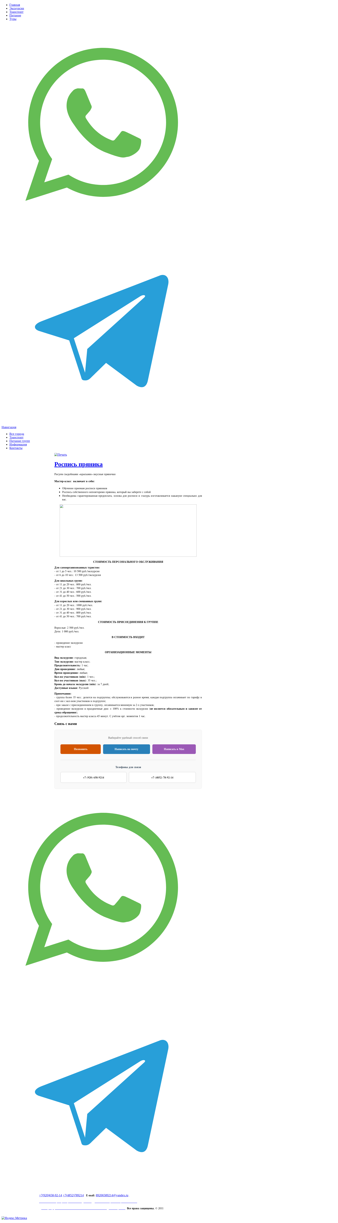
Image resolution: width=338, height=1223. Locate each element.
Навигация (9, 427)
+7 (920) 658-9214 (93, 777)
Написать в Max (174, 749)
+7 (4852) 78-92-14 (162, 777)
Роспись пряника (78, 464)
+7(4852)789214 (73, 1195)
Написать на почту (126, 749)
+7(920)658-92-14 (50, 1195)
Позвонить (80, 749)
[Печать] (60, 454)
